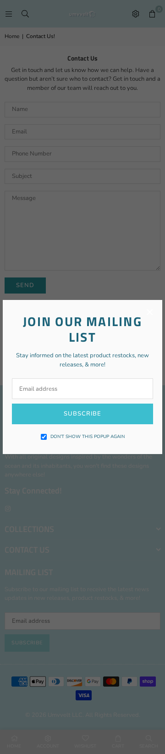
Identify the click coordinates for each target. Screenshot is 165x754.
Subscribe (82, 414)
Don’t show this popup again (87, 436)
